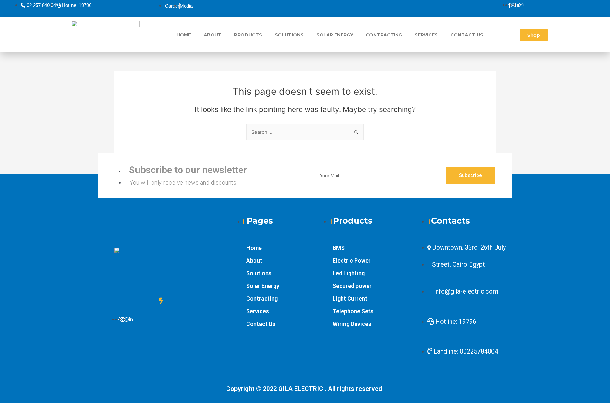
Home (183, 35)
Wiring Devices (352, 324)
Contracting (384, 35)
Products (248, 35)
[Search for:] (305, 132)
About (213, 35)
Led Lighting (349, 273)
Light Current (350, 298)
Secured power (352, 286)
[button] (534, 35)
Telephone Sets (353, 311)
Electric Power (352, 260)
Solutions (289, 35)
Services (426, 35)
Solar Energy (334, 35)
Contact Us (467, 35)
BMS (339, 247)
